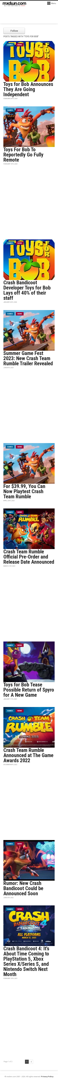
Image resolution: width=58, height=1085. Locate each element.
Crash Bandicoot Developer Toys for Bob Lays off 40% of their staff (27, 290)
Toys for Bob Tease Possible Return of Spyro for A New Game (28, 690)
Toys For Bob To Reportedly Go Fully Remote (23, 155)
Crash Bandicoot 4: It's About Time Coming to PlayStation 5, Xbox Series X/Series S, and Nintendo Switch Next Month (26, 961)
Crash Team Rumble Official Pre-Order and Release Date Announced (28, 557)
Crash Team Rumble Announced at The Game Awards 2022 (28, 755)
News (19, 45)
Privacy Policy (47, 1077)
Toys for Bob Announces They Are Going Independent (28, 89)
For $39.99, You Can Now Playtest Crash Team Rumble (24, 491)
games (10, 45)
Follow (14, 30)
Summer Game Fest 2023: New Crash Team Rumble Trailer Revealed (28, 358)
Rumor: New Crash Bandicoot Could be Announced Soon (23, 888)
